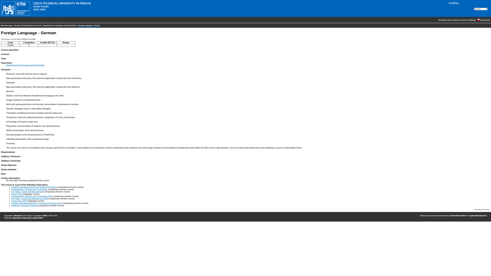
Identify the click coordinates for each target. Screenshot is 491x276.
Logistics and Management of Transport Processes (34, 187)
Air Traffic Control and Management (27, 192)
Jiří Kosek (18, 215)
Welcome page (7, 25)
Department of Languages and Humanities (59, 25)
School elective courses (457, 20)
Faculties (442, 20)
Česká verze (485, 20)
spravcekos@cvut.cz (478, 215)
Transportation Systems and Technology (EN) (31, 196)
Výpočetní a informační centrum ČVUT (27, 218)
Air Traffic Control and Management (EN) (29, 199)
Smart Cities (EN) (19, 201)
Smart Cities (16, 194)
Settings (472, 20)
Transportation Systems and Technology (29, 189)
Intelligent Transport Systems (24, 205)
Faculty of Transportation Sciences (27, 25)
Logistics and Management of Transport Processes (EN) (36, 203)
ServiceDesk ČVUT (458, 215)
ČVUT (45, 215)
